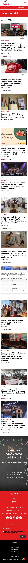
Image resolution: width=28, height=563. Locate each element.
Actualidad (16, 513)
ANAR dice (4, 214)
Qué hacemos (19, 507)
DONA (8, 8)
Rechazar (14, 284)
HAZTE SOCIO (21, 8)
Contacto (23, 513)
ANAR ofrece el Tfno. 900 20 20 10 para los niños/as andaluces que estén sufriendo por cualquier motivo (13, 220)
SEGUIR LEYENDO (7, 56)
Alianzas (3, 180)
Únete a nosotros (11, 510)
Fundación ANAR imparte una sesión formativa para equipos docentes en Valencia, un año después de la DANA (13, 151)
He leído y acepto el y (14, 532)
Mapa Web (15, 542)
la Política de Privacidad (14, 531)
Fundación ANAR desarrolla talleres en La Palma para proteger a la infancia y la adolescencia (12, 82)
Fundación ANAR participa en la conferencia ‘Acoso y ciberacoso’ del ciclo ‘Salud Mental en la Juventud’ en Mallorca (13, 357)
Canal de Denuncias (15, 556)
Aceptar (14, 281)
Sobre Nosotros (10, 507)
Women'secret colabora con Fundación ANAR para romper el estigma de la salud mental (13, 391)
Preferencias (14, 288)
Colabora (19, 510)
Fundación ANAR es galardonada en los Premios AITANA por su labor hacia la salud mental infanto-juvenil (13, 424)
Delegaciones (5, 40)
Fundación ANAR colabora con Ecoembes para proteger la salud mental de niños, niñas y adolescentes (13, 254)
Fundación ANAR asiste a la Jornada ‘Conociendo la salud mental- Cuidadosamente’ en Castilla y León (13, 117)
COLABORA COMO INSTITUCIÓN (14, 477)
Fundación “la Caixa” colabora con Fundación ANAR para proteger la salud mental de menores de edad (13, 185)
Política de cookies (7, 290)
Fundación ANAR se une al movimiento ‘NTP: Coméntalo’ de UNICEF (13, 322)
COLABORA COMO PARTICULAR (13, 472)
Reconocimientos (6, 419)
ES (21, 3)
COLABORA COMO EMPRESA (13, 474)
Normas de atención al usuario (15, 554)
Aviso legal (22, 290)
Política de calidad (14, 551)
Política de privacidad (15, 290)
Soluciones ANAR (6, 513)
